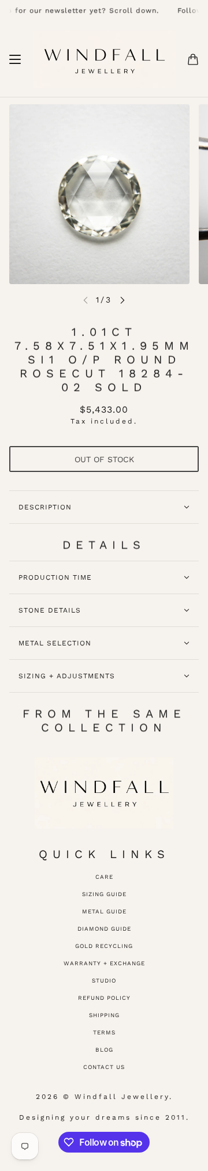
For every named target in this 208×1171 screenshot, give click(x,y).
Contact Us (104, 1067)
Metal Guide (104, 911)
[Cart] (193, 59)
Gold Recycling (104, 946)
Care (104, 877)
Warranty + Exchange (104, 963)
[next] (122, 300)
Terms (104, 1032)
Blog (104, 1050)
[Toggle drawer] (15, 59)
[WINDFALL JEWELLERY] (104, 59)
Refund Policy (104, 998)
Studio (104, 980)
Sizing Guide (104, 894)
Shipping (104, 1015)
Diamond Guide (104, 929)
